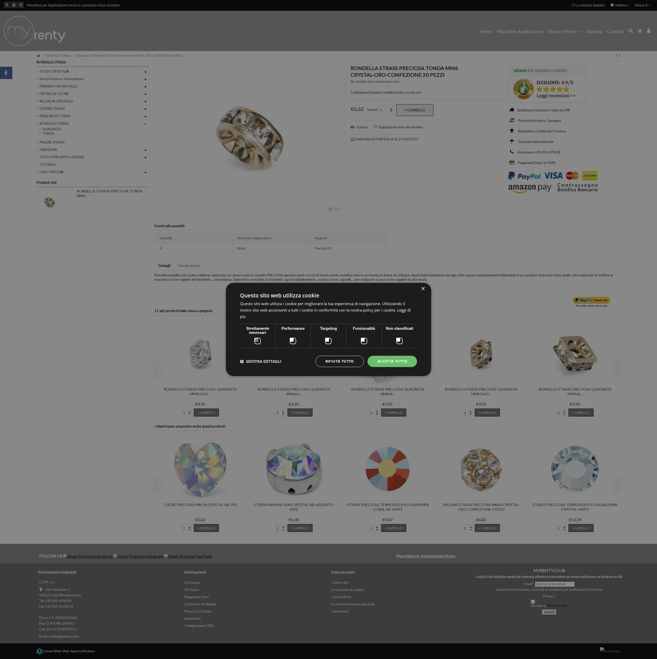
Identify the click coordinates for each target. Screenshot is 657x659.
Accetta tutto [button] (392, 361)
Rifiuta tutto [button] (339, 361)
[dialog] (328, 329)
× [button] (423, 289)
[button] (260, 361)
